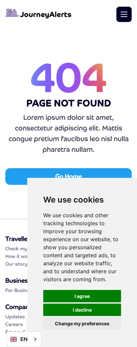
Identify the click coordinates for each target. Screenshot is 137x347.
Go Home (68, 176)
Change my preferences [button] (82, 323)
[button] (124, 14)
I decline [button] (82, 310)
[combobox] (24, 339)
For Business (20, 290)
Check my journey (25, 249)
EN (24, 339)
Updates (15, 317)
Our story (16, 264)
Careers (14, 324)
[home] (38, 14)
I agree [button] (82, 296)
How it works (20, 256)
